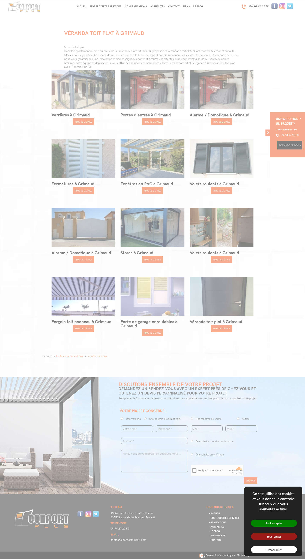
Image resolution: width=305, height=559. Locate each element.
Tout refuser (274, 536)
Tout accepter (273, 523)
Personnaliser (274, 549)
